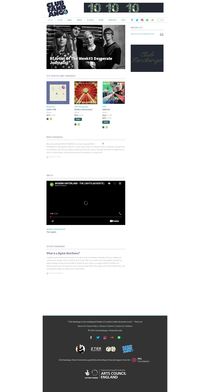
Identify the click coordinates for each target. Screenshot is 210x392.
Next (121, 45)
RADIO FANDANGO (54, 137)
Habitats (106, 109)
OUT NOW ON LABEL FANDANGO (60, 75)
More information (56, 273)
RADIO (79, 20)
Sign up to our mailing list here (143, 34)
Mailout (129, 326)
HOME (50, 20)
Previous (51, 45)
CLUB (60, 20)
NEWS (101, 20)
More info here (55, 156)
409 (104, 106)
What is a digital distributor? (63, 253)
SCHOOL (90, 20)
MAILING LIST (137, 27)
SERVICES (112, 20)
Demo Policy (92, 326)
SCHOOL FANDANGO (55, 246)
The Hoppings (81, 106)
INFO (123, 20)
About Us (81, 326)
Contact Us (119, 326)
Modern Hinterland (83, 109)
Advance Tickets (106, 326)
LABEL (69, 20)
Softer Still (51, 109)
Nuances (50, 106)
